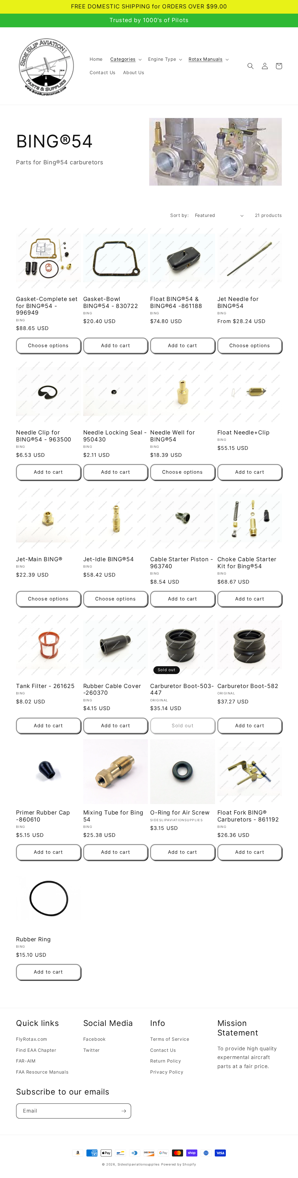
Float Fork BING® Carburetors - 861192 (248, 816)
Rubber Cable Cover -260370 (112, 689)
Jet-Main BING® (39, 559)
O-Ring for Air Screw (180, 812)
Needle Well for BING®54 (172, 436)
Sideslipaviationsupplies (139, 1164)
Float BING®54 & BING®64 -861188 (176, 302)
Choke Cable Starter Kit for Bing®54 (246, 563)
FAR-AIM (26, 1061)
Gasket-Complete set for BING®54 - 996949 (47, 306)
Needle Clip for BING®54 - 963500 (43, 436)
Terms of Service (169, 1039)
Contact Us (163, 1050)
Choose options (48, 345)
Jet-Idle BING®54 (108, 559)
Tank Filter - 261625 (45, 686)
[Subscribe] (124, 1111)
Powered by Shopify (178, 1164)
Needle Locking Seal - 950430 (115, 436)
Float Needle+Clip (243, 432)
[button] (125, 59)
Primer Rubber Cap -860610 (43, 816)
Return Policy (165, 1061)
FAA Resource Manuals (42, 1072)
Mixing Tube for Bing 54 (113, 816)
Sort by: (179, 215)
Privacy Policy (166, 1072)
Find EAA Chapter (36, 1050)
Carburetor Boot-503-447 (182, 689)
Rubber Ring (33, 939)
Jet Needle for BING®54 (238, 302)
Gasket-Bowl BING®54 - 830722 (110, 302)
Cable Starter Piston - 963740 (181, 563)
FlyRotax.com (31, 1039)
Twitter (91, 1050)
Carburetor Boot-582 (248, 686)
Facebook (94, 1039)
